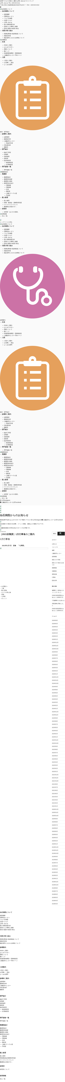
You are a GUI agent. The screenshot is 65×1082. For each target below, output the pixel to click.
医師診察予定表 (4, 520)
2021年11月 (55, 777)
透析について (8, 49)
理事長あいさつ (9, 16)
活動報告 (54, 571)
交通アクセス (4, 1)
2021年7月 (55, 787)
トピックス (55, 547)
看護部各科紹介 (9, 463)
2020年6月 (55, 828)
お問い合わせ (21, 1)
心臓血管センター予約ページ (13, 55)
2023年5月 (55, 727)
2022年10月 (55, 743)
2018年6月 (55, 894)
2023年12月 (55, 711)
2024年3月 (55, 702)
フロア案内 (21, 520)
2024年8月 (55, 689)
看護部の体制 (8, 181)
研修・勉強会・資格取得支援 (13, 202)
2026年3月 (55, 633)
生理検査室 (9, 164)
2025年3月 (55, 667)
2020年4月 (55, 834)
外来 (7, 189)
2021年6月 (55, 790)
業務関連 (54, 568)
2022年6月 (55, 755)
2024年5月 (55, 696)
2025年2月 (55, 670)
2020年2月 (55, 840)
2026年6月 (55, 623)
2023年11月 (55, 715)
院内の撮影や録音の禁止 (11, 28)
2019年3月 (55, 872)
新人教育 (6, 200)
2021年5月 (55, 793)
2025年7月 (55, 658)
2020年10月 (55, 815)
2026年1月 (55, 639)
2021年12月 (55, 774)
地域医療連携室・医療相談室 (13, 53)
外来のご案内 (12, 1)
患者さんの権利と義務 (11, 26)
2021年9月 (55, 784)
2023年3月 (55, 730)
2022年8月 (55, 749)
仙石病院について (6, 9)
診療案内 (4, 39)
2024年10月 (55, 683)
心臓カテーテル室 (11, 193)
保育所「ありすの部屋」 (11, 212)
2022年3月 (55, 765)
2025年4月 (55, 664)
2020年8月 (55, 822)
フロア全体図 (8, 18)
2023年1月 (55, 737)
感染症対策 (7, 35)
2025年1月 (55, 674)
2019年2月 (55, 875)
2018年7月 (55, 891)
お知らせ (54, 544)
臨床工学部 (7, 152)
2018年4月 (55, 900)
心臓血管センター (9, 141)
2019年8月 (55, 859)
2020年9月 (55, 818)
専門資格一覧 (8, 170)
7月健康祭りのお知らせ (58, 600)
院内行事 (54, 580)
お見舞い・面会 (9, 62)
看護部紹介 (4, 172)
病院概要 (6, 14)
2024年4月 (55, 699)
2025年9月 (55, 652)
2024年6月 (55, 692)
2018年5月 (55, 897)
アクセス (28, 520)
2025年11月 (55, 645)
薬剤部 (6, 158)
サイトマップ (29, 1)
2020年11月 (55, 812)
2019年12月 (55, 847)
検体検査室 (9, 162)
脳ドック (6, 51)
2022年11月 (55, 740)
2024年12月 (55, 677)
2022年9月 (55, 746)
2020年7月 (55, 825)
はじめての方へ (9, 47)
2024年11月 (55, 680)
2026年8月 (55, 620)
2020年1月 (55, 844)
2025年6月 (55, 661)
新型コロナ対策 (56, 559)
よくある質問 (8, 64)
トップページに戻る (6, 222)
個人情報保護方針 (9, 24)
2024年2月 (55, 705)
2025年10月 (55, 648)
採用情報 (4, 214)
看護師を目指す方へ (10, 206)
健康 (53, 550)
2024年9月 (55, 686)
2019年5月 (55, 866)
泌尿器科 (6, 137)
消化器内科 (7, 145)
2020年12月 (55, 809)
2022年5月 (55, 759)
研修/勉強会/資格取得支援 (8, 1058)
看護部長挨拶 (8, 179)
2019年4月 (55, 869)
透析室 (8, 191)
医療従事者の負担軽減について (13, 33)
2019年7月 (55, 862)
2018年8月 (55, 888)
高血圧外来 (9, 143)
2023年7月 (55, 724)
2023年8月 (55, 721)
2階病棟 (8, 185)
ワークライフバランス (11, 204)
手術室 (8, 195)
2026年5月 (55, 626)
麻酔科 (6, 147)
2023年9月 (55, 718)
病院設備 (54, 574)
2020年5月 (55, 831)
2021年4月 (55, 796)
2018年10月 (55, 885)
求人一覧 (4, 216)
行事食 (54, 577)
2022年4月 (55, 762)
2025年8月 (55, 655)
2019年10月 (55, 853)
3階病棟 (8, 187)
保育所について (4, 1069)
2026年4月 (55, 630)
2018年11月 (55, 881)
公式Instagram (5, 500)
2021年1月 (55, 806)
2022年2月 (55, 768)
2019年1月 (55, 878)
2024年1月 (55, 708)
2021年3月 (55, 800)
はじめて (14, 520)
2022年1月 (55, 771)
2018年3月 (55, 903)
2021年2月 (55, 803)
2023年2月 (55, 733)
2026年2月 (55, 636)
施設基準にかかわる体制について (14, 37)
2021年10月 (55, 781)
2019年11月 (55, 850)
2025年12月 (55, 642)
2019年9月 (55, 856)
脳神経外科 (7, 139)
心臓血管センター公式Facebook (11, 502)
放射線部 (6, 156)
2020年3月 (55, 837)
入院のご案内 (8, 60)
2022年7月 (55, 752)
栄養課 (6, 154)
